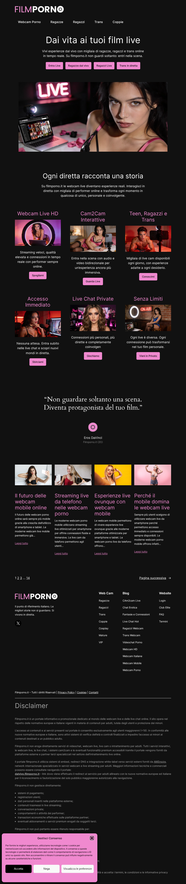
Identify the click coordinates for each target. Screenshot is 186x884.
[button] (92, 838)
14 (28, 578)
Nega (46, 868)
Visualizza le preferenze (77, 868)
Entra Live (54, 65)
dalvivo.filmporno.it (27, 773)
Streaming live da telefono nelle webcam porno (72, 505)
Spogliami (38, 275)
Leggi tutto (21, 543)
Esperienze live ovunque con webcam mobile (112, 505)
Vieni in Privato (148, 355)
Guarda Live (93, 281)
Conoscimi (148, 276)
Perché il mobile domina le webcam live (152, 502)
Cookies (81, 692)
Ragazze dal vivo (78, 65)
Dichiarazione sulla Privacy (57, 877)
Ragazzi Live (104, 65)
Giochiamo (93, 355)
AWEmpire (160, 761)
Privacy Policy (66, 692)
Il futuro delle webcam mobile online (31, 502)
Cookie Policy (34, 877)
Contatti (93, 692)
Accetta (18, 868)
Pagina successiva (155, 578)
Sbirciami (37, 361)
